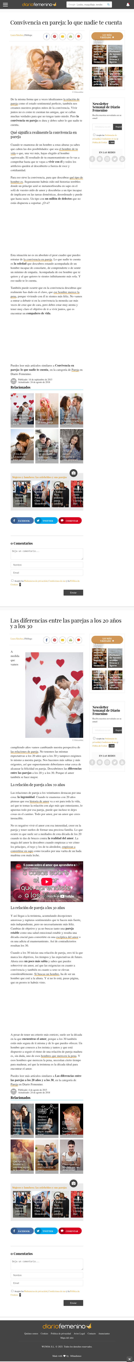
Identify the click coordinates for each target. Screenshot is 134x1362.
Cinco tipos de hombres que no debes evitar (70, 1167)
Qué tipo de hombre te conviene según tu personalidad (21, 1165)
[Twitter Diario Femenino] (114, 159)
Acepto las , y (105, 139)
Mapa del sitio (67, 1337)
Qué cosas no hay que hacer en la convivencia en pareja (46, 455)
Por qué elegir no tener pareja (45, 420)
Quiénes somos (31, 1333)
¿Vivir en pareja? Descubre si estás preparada (70, 455)
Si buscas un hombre (46, 974)
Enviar (73, 592)
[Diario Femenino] (39, 6)
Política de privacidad (61, 1333)
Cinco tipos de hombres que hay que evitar (69, 1131)
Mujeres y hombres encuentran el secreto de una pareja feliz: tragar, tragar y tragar (45, 1125)
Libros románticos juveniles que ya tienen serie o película (100, 76)
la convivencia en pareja (38, 259)
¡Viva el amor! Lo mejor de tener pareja (20, 456)
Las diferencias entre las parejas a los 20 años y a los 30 (21, 419)
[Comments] (78, 37)
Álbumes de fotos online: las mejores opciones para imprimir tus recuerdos (99, 51)
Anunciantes (104, 1333)
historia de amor (39, 801)
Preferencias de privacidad (35, 580)
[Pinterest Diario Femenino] (99, 159)
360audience (75, 1355)
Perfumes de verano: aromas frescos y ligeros (115, 56)
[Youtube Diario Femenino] (122, 159)
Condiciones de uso (57, 580)
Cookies (44, 1333)
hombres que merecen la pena (58, 1056)
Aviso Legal (79, 1333)
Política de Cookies (99, 142)
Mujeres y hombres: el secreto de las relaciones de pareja (20, 1128)
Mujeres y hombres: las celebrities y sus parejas (39, 477)
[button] (13, 6)
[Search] (108, 4)
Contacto (92, 1333)
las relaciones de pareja (24, 751)
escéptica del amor (67, 937)
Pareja (75, 370)
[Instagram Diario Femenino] (107, 159)
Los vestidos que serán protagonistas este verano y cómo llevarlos (116, 77)
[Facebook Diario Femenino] (92, 159)
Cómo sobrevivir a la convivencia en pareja (71, 420)
